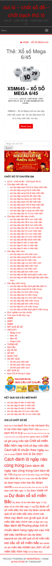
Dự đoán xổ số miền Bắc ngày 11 (27, 502)
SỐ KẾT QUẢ (13, 358)
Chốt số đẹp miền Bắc (36, 445)
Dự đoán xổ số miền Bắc (25, 498)
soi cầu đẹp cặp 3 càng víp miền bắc (27, 210)
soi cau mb (41, 530)
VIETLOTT (12, 329)
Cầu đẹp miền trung (16, 283)
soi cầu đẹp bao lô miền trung (23, 294)
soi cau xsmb (13, 534)
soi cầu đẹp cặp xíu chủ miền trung (26, 297)
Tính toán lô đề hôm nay (18, 315)
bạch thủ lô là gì (13, 433)
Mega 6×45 (15, 332)
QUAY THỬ (12, 355)
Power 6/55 (15, 341)
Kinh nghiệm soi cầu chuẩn (19, 312)
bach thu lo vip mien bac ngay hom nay (26, 427)
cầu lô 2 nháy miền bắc (28, 478)
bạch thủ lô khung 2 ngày (18, 373)
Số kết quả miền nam (20, 367)
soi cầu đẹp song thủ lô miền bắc (25, 190)
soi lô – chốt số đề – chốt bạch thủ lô (24, 181)
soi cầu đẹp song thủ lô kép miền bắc (27, 193)
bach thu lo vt (43, 429)
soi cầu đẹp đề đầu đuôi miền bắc (25, 239)
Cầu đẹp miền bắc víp (17, 184)
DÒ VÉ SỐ (12, 350)
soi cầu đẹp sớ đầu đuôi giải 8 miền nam (28, 274)
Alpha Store (18, 561)
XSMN (10, 323)
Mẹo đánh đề (12, 525)
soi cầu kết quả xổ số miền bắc (32, 538)
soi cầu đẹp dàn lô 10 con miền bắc (26, 213)
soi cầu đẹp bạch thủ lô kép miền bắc (27, 204)
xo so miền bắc (13, 547)
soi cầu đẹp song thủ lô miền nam (25, 257)
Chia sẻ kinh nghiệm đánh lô (30, 436)
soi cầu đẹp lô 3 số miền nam (23, 268)
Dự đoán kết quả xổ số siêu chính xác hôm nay (28, 487)
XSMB (10, 318)
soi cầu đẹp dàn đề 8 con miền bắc (26, 225)
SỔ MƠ (10, 352)
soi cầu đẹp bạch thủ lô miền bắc (25, 207)
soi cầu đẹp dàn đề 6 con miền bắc (26, 222)
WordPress (33, 558)
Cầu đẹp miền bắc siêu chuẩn (21, 216)
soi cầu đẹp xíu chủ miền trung (24, 291)
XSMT (10, 321)
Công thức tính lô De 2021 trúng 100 (28, 474)
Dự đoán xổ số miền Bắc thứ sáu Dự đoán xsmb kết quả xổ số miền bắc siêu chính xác (27, 510)
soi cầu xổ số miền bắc (21, 542)
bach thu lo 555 (10, 425)
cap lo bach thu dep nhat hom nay (35, 433)
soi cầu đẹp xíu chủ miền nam (24, 254)
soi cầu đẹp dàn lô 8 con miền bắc (25, 236)
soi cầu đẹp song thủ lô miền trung (26, 289)
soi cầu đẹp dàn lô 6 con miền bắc (25, 233)
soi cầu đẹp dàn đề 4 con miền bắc (26, 219)
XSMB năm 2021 (32, 547)
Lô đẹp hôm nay (40, 521)
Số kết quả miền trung (20, 364)
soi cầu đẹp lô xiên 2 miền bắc (24, 242)
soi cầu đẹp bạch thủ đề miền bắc (25, 201)
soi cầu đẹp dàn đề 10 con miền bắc (26, 227)
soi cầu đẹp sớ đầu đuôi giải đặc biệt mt (28, 286)
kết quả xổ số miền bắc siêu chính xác (26, 519)
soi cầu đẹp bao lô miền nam (23, 259)
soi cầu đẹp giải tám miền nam (24, 271)
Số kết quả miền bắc (19, 361)
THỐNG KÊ (12, 344)
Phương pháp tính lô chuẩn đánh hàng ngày (26, 527)
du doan (43, 478)
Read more (26, 126)
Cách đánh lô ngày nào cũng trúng (25, 462)
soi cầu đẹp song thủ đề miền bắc (25, 195)
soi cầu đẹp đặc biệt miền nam (24, 265)
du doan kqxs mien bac (17, 482)
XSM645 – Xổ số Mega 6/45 (26, 90)
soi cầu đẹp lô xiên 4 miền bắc (24, 248)
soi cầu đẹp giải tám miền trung (24, 303)
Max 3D (13, 335)
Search (8, 147)
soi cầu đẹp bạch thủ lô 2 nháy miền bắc (28, 187)
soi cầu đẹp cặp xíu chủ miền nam (25, 262)
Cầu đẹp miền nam (16, 251)
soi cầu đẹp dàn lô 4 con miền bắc (25, 230)
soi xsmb (44, 543)
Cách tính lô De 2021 (29, 454)
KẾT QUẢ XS (13, 370)
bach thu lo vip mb (28, 425)
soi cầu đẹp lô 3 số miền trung (24, 306)
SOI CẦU (11, 347)
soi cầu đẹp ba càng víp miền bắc (25, 198)
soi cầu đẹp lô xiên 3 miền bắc (24, 245)
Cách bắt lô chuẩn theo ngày (24, 449)
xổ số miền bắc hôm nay (27, 549)
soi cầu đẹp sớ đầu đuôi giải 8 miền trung (29, 309)
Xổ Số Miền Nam (35, 551)
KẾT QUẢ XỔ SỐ (15, 326)
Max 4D (13, 338)
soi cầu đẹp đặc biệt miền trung (24, 300)
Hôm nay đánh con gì (18, 518)
